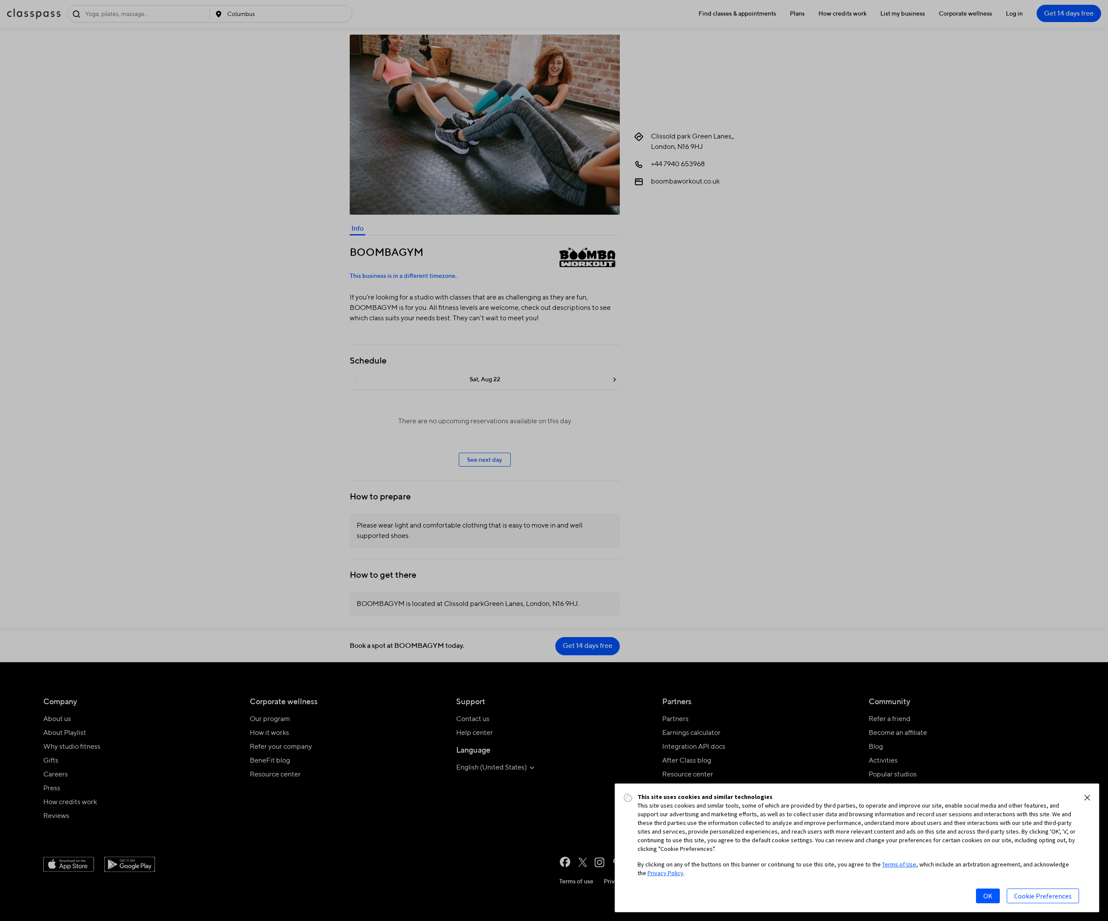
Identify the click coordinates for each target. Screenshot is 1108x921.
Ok (987, 896)
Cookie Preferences (1043, 896)
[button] (1087, 798)
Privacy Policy (665, 873)
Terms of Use (899, 864)
